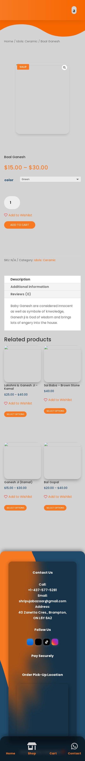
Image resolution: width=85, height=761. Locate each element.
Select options (15, 414)
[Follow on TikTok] (46, 642)
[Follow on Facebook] (30, 642)
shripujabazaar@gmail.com (42, 601)
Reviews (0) (21, 294)
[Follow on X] (38, 642)
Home (8, 41)
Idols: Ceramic (27, 41)
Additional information (30, 286)
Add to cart (19, 224)
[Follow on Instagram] (55, 642)
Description (20, 279)
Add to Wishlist (20, 215)
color (8, 180)
